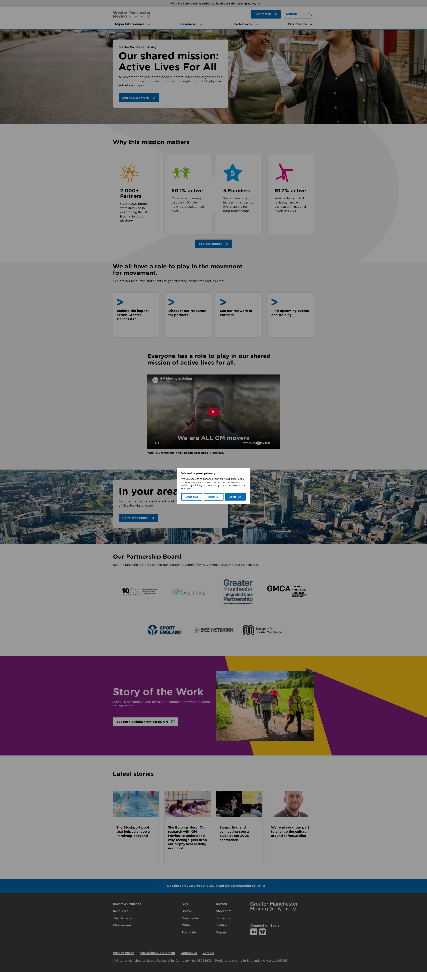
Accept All (235, 497)
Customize (192, 497)
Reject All (213, 497)
